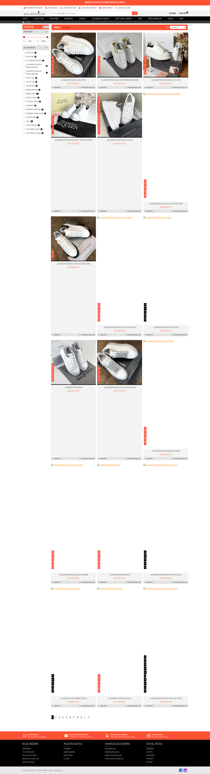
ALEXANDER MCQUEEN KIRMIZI (120, 575)
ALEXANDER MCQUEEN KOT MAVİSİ (119, 698)
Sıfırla (46, 27)
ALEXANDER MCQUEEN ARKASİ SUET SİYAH (166, 80)
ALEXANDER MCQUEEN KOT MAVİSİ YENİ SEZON (166, 698)
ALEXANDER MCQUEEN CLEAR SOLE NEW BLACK (120, 327)
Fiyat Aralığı (28, 32)
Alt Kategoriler (29, 48)
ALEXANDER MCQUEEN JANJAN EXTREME (166, 451)
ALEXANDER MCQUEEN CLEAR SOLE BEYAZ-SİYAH (73, 264)
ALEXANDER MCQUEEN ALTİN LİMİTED (73, 80)
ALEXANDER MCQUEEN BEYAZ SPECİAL (120, 140)
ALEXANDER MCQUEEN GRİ (74, 387)
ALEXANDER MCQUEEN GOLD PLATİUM (166, 327)
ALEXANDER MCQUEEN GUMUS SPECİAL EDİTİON (120, 387)
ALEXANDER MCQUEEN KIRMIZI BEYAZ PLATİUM (166, 575)
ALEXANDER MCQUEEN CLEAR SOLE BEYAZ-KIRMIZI (166, 204)
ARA (135, 13)
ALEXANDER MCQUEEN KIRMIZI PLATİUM (74, 698)
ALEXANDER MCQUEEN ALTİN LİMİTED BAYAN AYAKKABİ (120, 80)
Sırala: (167, 27)
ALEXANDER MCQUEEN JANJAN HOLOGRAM (73, 575)
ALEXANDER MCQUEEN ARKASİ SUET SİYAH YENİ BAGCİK (73, 140)
